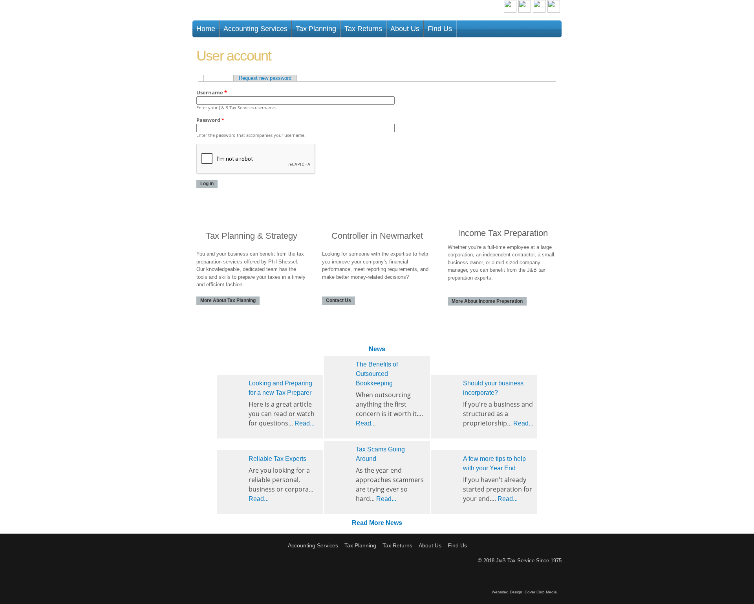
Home (205, 29)
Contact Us (338, 300)
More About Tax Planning (228, 300)
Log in (218, 78)
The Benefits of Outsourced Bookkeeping (377, 374)
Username (211, 92)
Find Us (440, 29)
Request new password (265, 78)
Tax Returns (363, 29)
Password (210, 119)
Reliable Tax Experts (277, 458)
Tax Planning (316, 29)
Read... (305, 423)
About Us (404, 29)
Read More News (377, 522)
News (377, 349)
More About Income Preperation (487, 301)
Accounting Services (255, 29)
